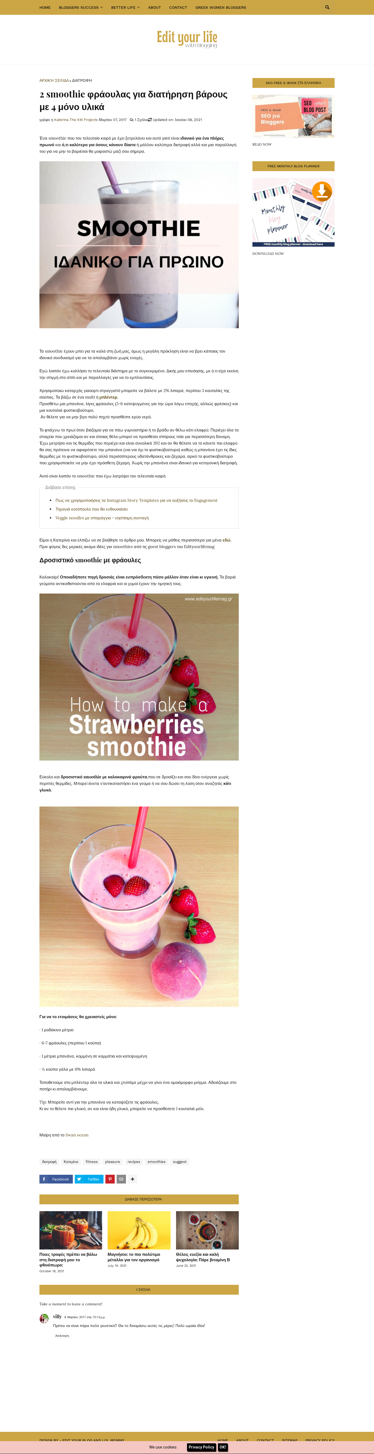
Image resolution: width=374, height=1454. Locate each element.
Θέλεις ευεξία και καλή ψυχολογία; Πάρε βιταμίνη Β (203, 1256)
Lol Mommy (113, 1440)
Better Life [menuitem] (123, 7)
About (242, 1440)
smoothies (157, 1162)
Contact (265, 1440)
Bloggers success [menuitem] (79, 7)
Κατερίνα (71, 1162)
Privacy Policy (320, 1440)
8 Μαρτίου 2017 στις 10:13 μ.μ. (84, 1317)
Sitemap (289, 1440)
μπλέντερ (108, 397)
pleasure (112, 1162)
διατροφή (82, 80)
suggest (179, 1162)
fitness (92, 1162)
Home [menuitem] (45, 7)
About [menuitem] (154, 7)
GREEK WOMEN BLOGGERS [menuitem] (220, 7)
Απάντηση (62, 1336)
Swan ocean (76, 1135)
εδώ (227, 540)
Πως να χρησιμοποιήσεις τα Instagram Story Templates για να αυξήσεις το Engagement (137, 500)
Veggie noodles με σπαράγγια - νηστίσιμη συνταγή (102, 517)
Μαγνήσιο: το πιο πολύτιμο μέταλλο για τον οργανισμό (134, 1256)
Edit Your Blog (77, 1440)
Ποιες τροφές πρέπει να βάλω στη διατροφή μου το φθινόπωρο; (68, 1259)
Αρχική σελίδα (54, 80)
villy (57, 1316)
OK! (223, 1447)
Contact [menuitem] (178, 7)
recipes (134, 1162)
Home (222, 1440)
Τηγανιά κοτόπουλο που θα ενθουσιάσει (92, 509)
